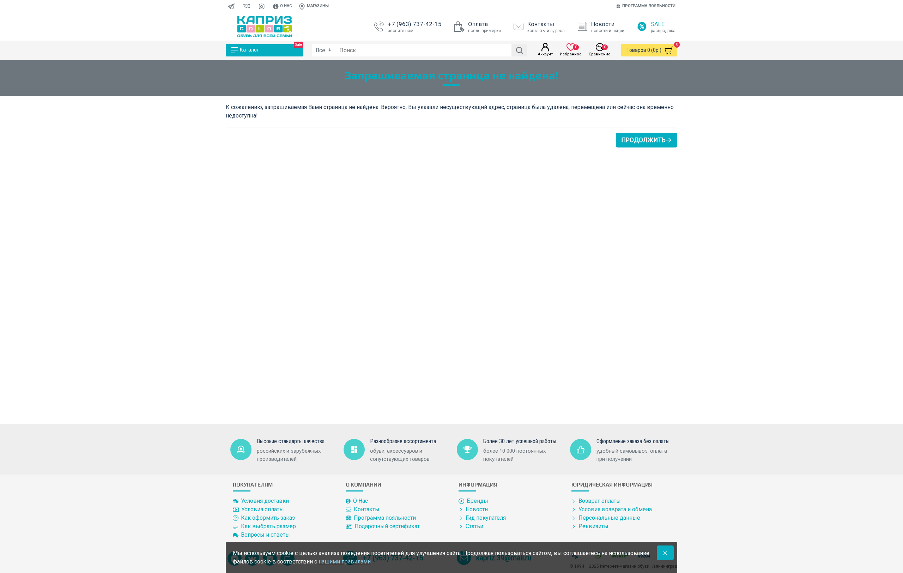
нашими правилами (345, 561)
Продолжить (643, 140)
